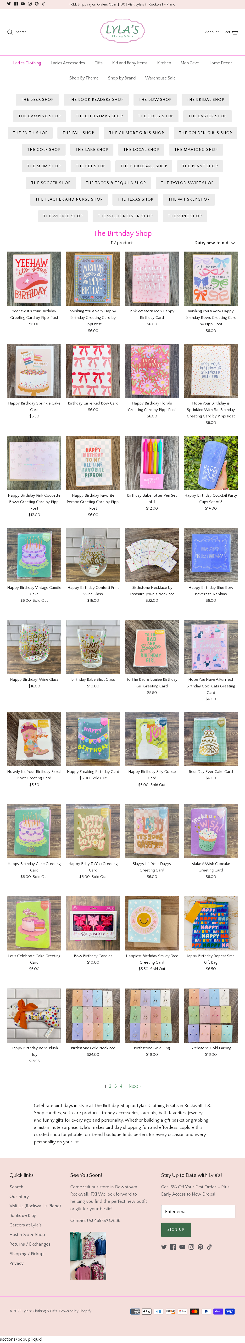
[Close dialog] (211, 645)
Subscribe (169, 690)
